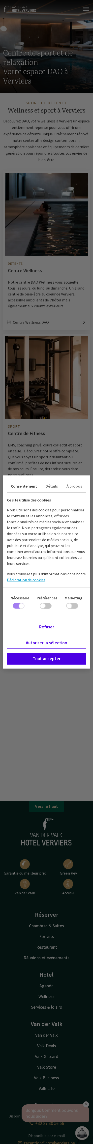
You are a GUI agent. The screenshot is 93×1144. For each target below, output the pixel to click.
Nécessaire (20, 597)
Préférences (47, 597)
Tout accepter (47, 658)
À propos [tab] (74, 486)
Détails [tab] (52, 486)
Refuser (46, 627)
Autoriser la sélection (46, 642)
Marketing (73, 597)
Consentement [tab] (24, 486)
